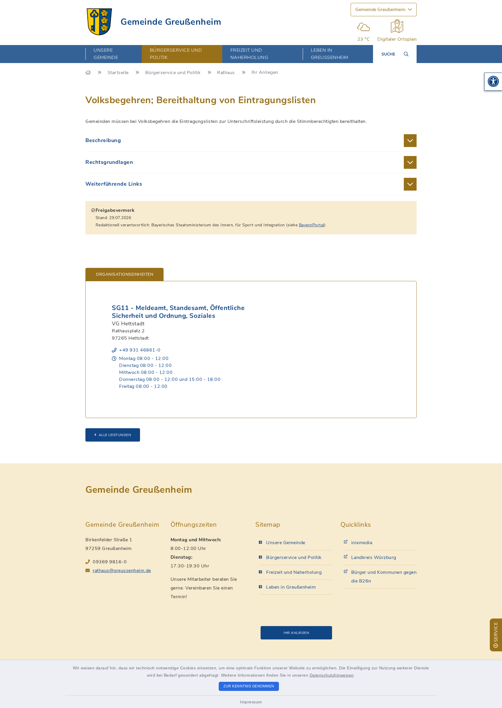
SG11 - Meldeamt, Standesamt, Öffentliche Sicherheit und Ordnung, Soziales (178, 312)
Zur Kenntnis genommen (248, 686)
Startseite (118, 72)
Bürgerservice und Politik (173, 72)
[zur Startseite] (99, 21)
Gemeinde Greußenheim (171, 22)
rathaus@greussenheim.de (122, 570)
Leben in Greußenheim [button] (329, 54)
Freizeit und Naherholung (294, 572)
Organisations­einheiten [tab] (124, 274)
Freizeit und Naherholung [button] (249, 54)
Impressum (251, 702)
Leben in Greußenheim (291, 587)
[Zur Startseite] (88, 72)
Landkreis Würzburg (373, 557)
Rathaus (226, 72)
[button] (493, 81)
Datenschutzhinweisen (332, 675)
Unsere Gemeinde (285, 542)
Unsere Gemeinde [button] (106, 54)
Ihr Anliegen (296, 632)
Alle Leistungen (115, 435)
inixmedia (361, 542)
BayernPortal (311, 225)
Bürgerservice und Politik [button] (176, 54)
